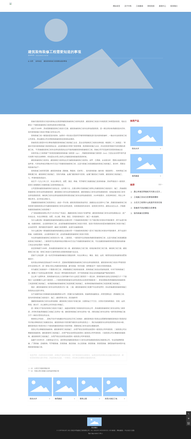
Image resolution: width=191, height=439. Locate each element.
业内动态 (38, 61)
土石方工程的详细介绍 (42, 368)
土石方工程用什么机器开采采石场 (148, 202)
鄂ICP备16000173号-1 (95, 433)
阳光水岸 (33, 399)
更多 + (161, 184)
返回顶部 (188, 423)
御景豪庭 (58, 399)
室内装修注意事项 (141, 213)
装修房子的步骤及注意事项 (145, 208)
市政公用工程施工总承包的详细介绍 (46, 371)
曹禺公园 (83, 399)
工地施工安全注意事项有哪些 (146, 197)
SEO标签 (112, 430)
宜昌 (132, 430)
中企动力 (128, 430)
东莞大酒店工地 (111, 399)
